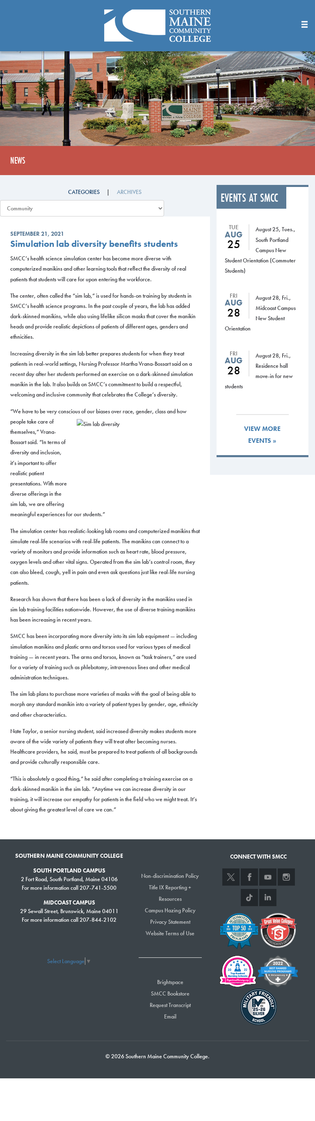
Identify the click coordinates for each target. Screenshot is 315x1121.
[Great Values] (278, 929)
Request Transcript (170, 1005)
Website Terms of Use (170, 933)
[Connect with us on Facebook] (249, 877)
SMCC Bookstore (170, 993)
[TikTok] (249, 897)
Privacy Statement (170, 921)
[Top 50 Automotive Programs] (239, 929)
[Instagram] (286, 877)
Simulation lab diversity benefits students (94, 244)
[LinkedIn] (267, 897)
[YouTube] (267, 877)
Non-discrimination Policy (170, 875)
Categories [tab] (84, 192)
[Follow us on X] (231, 877)
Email (170, 1016)
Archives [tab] (129, 192)
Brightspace (170, 982)
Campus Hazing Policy (170, 910)
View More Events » (262, 434)
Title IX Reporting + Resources (170, 893)
